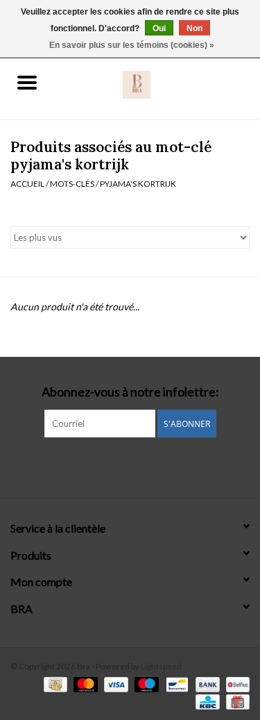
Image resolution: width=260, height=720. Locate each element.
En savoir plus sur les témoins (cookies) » (131, 45)
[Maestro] (145, 683)
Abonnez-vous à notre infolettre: (130, 392)
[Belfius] (235, 683)
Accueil (27, 183)
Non (194, 28)
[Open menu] (27, 82)
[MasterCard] (84, 683)
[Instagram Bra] (130, 466)
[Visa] (114, 683)
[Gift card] (235, 701)
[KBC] (205, 701)
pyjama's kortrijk (138, 183)
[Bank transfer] (206, 683)
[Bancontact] (175, 683)
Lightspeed (161, 666)
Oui (159, 28)
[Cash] (54, 683)
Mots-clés (72, 183)
